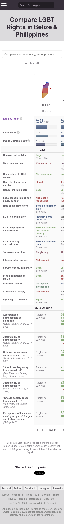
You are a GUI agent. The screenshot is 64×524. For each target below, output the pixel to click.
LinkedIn (58, 488)
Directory (49, 498)
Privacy (12, 498)
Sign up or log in (22, 449)
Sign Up (35, 514)
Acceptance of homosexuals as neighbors (12, 317)
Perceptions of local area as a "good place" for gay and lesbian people (17, 416)
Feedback (17, 494)
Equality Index (11, 118)
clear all (34, 63)
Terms (56, 494)
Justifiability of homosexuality (11, 338)
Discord (6, 488)
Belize (46, 104)
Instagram (44, 488)
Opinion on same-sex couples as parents (15, 353)
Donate (46, 494)
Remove (46, 111)
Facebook (30, 488)
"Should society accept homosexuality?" (16, 369)
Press (29, 494)
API (37, 494)
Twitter (17, 488)
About (5, 494)
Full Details (46, 430)
